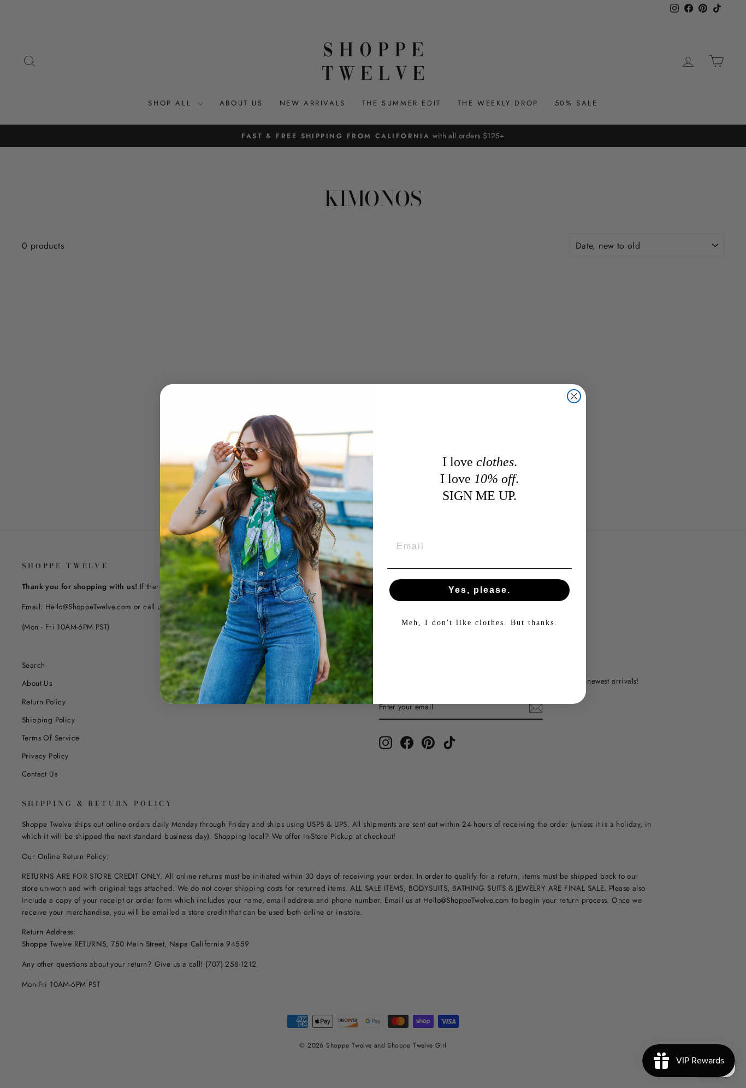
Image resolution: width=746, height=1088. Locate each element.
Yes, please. (479, 590)
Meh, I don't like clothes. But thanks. (479, 623)
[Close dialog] (574, 396)
